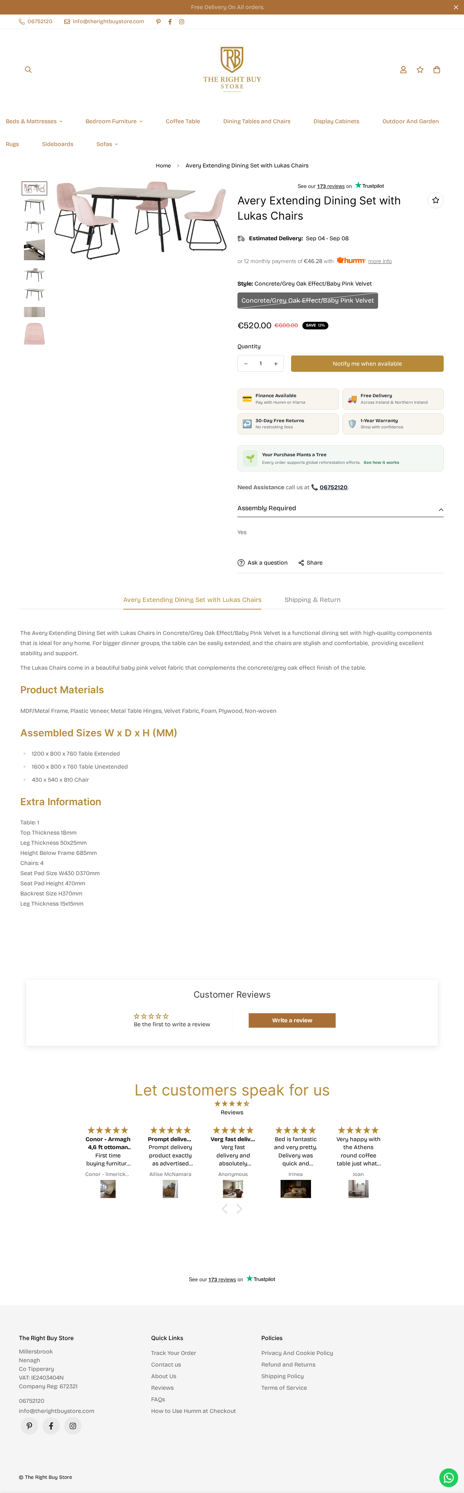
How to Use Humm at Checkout (193, 1410)
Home (163, 165)
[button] (226, 1209)
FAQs (158, 1399)
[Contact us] (448, 1477)
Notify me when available (367, 363)
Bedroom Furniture (111, 121)
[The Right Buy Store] (232, 69)
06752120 (31, 1400)
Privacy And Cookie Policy (297, 1352)
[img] (232, 1103)
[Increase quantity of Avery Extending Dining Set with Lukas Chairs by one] (275, 363)
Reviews (162, 1387)
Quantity (249, 346)
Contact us (166, 1364)
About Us (163, 1376)
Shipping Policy (282, 1376)
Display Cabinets (336, 121)
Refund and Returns (288, 1364)
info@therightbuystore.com (56, 1410)
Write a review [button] (292, 1020)
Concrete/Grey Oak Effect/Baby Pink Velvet (307, 300)
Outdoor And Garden (410, 121)
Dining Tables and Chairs (256, 121)
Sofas (104, 144)
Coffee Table (183, 121)
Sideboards (57, 144)
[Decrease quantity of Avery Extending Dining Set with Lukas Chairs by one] (245, 363)
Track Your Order (173, 1352)
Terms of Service (284, 1387)
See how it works (381, 462)
